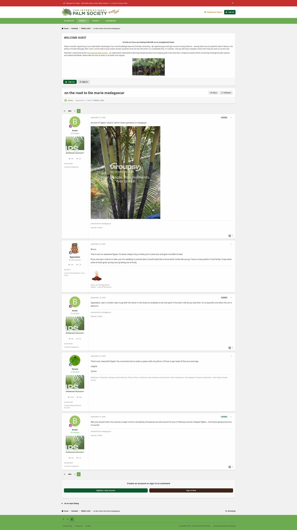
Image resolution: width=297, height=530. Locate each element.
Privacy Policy (67, 526)
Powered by (224, 526)
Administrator (76, 260)
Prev (69, 111)
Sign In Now (191, 490)
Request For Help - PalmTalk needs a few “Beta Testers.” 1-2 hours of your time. (97, 3)
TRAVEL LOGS (98, 100)
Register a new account (105, 490)
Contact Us (78, 526)
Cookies (88, 526)
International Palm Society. (97, 53)
